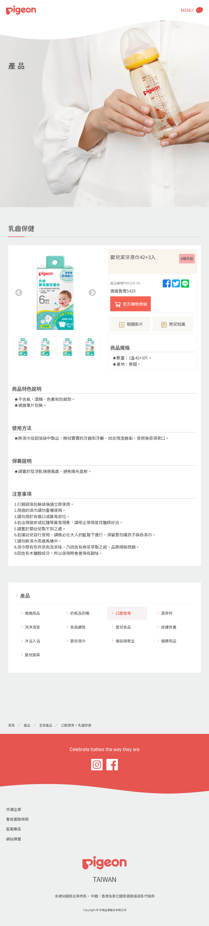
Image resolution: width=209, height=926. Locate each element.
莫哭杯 (167, 613)
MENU (187, 10)
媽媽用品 (32, 613)
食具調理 (77, 627)
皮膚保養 (168, 627)
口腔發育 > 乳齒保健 (76, 725)
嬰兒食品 (123, 627)
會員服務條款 (17, 819)
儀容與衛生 (125, 641)
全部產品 (45, 725)
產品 (25, 595)
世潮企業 (13, 809)
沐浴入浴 (32, 641)
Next (92, 293)
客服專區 (13, 829)
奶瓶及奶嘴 (79, 613)
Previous (19, 293)
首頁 (11, 725)
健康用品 (168, 641)
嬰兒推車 (32, 654)
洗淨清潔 (32, 627)
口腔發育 (123, 613)
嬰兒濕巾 (77, 641)
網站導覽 (13, 839)
